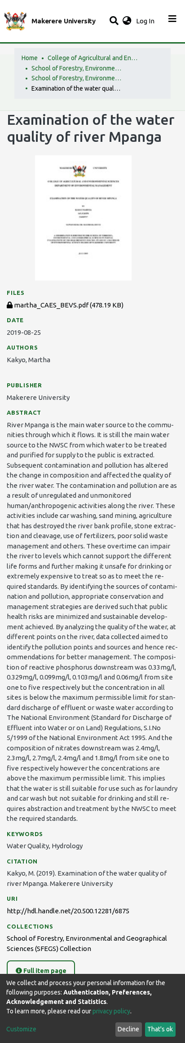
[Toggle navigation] (172, 21)
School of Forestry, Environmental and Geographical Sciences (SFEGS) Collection (76, 78)
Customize (21, 1029)
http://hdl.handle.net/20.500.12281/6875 (68, 911)
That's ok (160, 1029)
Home (30, 57)
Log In (146, 21)
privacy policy (111, 1011)
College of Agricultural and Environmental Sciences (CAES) (92, 57)
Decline (128, 1029)
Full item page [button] (44, 970)
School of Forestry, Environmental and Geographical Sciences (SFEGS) (76, 68)
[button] (126, 21)
